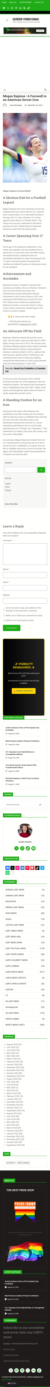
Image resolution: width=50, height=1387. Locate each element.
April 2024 (11, 1125)
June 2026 (11, 1050)
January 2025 (13, 1099)
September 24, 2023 (28, 324)
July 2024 (11, 1116)
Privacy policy (9, 1349)
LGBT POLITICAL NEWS (15, 948)
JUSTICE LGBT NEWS (14, 925)
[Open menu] (4, 90)
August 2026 (12, 1044)
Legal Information (11, 1355)
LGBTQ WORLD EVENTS (15, 984)
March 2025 (12, 1093)
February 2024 (13, 1131)
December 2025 (13, 1067)
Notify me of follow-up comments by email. (24, 615)
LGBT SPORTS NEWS (14, 954)
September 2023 (14, 1145)
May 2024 (11, 1122)
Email (6, 582)
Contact (6, 1343)
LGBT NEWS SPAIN (13, 942)
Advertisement (25, 2)
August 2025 (12, 1079)
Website (6, 595)
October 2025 (12, 1073)
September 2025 (14, 1076)
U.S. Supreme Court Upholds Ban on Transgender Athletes (19, 753)
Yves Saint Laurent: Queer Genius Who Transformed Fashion (21, 766)
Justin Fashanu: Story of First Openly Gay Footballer (22, 728)
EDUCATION (10, 901)
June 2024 (11, 1119)
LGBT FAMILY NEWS (14, 931)
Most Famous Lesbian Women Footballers (22, 741)
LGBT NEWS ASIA (13, 937)
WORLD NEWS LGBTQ (15, 1025)
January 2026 (13, 1064)
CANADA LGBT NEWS (14, 895)
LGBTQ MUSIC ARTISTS (15, 978)
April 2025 (11, 1090)
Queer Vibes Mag (25, 19)
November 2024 (13, 1105)
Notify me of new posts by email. (20, 620)
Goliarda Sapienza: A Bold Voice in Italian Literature (22, 779)
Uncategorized (11, 1007)
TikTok (7, 487)
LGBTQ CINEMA (12, 966)
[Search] (41, 470)
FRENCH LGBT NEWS (14, 907)
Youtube (8, 484)
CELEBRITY (10, 1163)
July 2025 (11, 1082)
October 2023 (12, 1142)
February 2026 (13, 1062)
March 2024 (12, 1128)
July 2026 (11, 1047)
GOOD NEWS (11, 913)
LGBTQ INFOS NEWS (14, 972)
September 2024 (14, 1110)
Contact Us (39, 2)
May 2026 (11, 1053)
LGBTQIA (9, 989)
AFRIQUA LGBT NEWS (14, 890)
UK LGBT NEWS (12, 1001)
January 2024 (13, 1133)
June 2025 (11, 1085)
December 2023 (13, 1136)
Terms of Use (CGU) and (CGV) (16, 1361)
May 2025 (11, 1087)
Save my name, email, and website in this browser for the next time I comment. (23, 609)
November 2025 (13, 1070)
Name (6, 569)
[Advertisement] (25, 62)
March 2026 (12, 1059)
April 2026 (11, 1056)
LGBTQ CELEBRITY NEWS (16, 960)
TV (6, 995)
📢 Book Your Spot (23, 691)
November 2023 (13, 1139)
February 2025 (13, 1096)
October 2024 (12, 1108)
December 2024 (13, 1102)
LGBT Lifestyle (23, 1163)
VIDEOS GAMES (12, 1019)
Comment (8, 540)
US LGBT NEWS (12, 1013)
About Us (13, 2)
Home (4, 2)
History (8, 919)
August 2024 (12, 1113)
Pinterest (8, 490)
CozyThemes (7, 1379)
